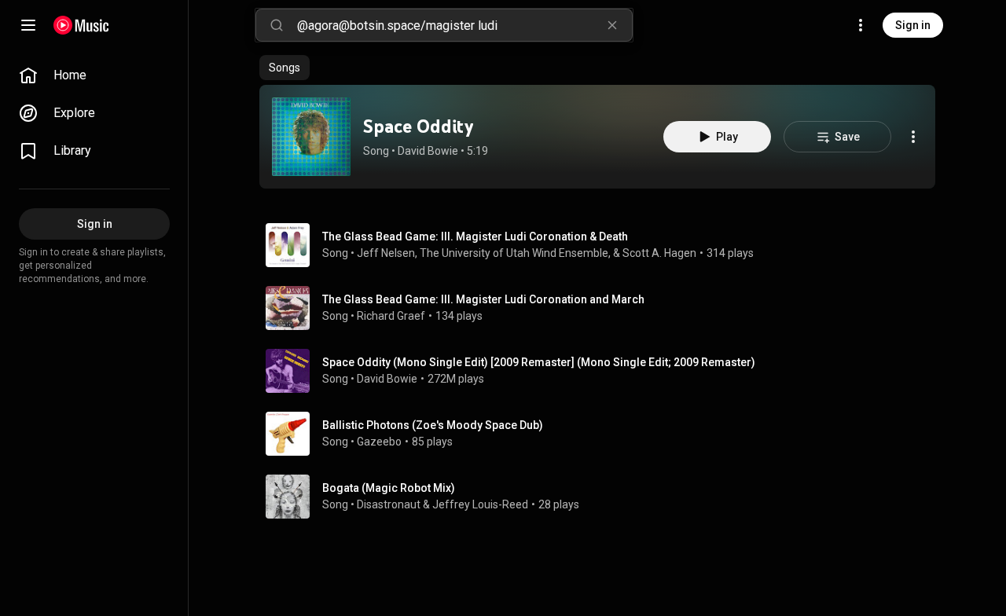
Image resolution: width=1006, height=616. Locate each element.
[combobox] (464, 25)
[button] (311, 137)
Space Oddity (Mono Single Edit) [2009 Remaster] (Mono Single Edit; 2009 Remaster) (538, 362)
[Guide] (28, 25)
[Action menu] (913, 136)
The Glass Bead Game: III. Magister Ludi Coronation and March (483, 299)
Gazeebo (379, 441)
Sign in (913, 25)
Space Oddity (418, 126)
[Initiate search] (276, 25)
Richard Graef (391, 316)
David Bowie (428, 151)
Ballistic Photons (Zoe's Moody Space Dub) (432, 425)
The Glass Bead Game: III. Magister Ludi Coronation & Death (475, 236)
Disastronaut (388, 504)
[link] (94, 75)
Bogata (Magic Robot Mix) (388, 488)
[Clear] (612, 25)
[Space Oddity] (311, 136)
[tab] (284, 67)
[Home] (81, 25)
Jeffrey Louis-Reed (480, 504)
